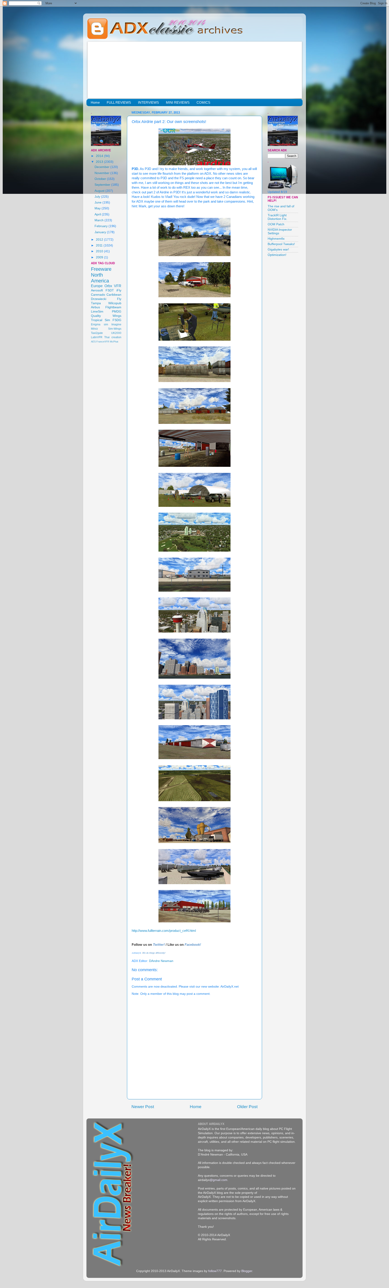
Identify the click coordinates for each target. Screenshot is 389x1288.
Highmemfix (276, 238)
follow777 (215, 1271)
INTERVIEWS (148, 102)
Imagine (116, 324)
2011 (100, 245)
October (101, 179)
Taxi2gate (97, 333)
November (102, 173)
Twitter (158, 944)
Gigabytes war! (278, 249)
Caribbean (113, 294)
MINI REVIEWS (178, 102)
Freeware (101, 269)
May (98, 208)
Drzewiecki (98, 299)
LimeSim (97, 311)
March (99, 220)
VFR (117, 286)
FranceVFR (102, 341)
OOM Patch (276, 224)
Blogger (246, 1271)
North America (100, 278)
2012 (100, 239)
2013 (100, 161)
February (102, 226)
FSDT (110, 290)
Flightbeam (113, 307)
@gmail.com (218, 1180)
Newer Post (142, 1106)
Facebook (192, 944)
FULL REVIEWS (119, 102)
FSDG (117, 320)
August (100, 190)
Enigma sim (99, 324)
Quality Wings (106, 316)
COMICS (203, 102)
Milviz (94, 328)
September (103, 184)
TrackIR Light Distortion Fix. (277, 217)
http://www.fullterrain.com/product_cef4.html (164, 930)
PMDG (116, 311)
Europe (97, 286)
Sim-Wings (114, 328)
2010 (100, 251)
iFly (118, 290)
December (102, 167)
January (101, 232)
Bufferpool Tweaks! (281, 244)
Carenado (98, 294)
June (98, 202)
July (98, 196)
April (98, 214)
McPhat (114, 341)
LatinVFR (96, 337)
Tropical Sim (100, 320)
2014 (100, 156)
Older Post (247, 1106)
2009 (100, 257)
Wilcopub (114, 303)
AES (93, 341)
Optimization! (277, 255)
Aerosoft (97, 290)
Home (95, 102)
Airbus (95, 307)
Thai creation (112, 337)
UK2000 (116, 333)
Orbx (108, 286)
